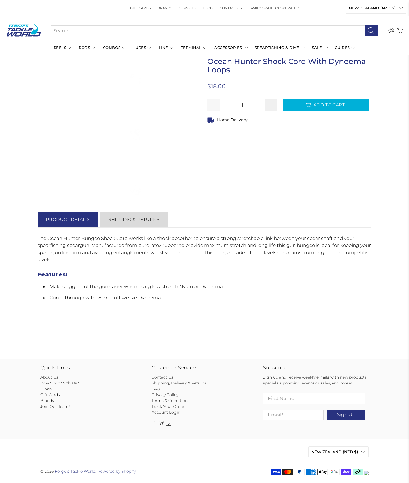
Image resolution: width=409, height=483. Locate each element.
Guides (342, 47)
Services (187, 8)
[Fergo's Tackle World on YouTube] (168, 425)
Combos (112, 47)
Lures (139, 47)
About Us (49, 377)
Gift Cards (140, 8)
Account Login (166, 412)
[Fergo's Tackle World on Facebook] (154, 425)
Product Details (68, 219)
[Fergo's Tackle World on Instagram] (161, 425)
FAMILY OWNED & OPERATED (273, 8)
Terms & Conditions (170, 400)
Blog (208, 8)
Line (163, 47)
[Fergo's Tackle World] (23, 30)
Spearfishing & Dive (277, 47)
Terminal (191, 47)
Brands (164, 8)
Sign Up (346, 414)
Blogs (46, 388)
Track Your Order (168, 406)
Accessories (228, 47)
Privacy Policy (165, 394)
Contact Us (231, 8)
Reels (60, 47)
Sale (317, 47)
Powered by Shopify (116, 471)
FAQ (156, 388)
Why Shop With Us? (59, 383)
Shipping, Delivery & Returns (179, 383)
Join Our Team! (55, 406)
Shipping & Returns (134, 219)
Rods (84, 47)
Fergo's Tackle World (75, 471)
